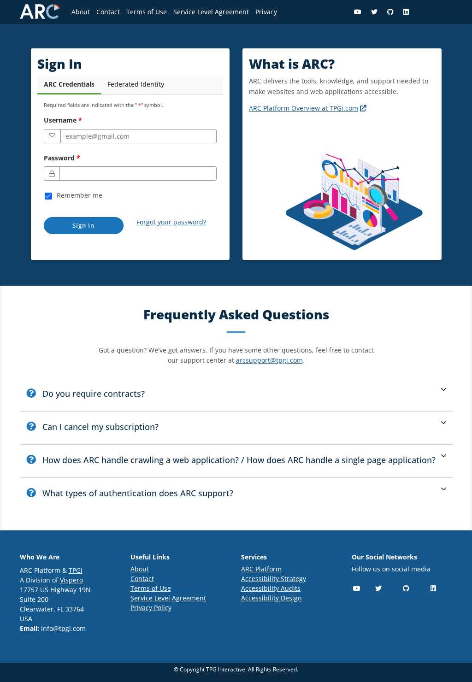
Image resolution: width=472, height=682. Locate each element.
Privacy (266, 11)
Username (60, 120)
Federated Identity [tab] (135, 84)
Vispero (71, 580)
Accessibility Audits (271, 588)
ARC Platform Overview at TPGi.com (308, 108)
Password (59, 157)
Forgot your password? (171, 222)
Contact (108, 11)
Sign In (83, 225)
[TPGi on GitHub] (391, 12)
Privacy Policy (150, 607)
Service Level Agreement (211, 11)
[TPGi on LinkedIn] (406, 12)
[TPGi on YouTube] (357, 12)
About (80, 11)
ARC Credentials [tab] (69, 84)
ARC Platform (261, 568)
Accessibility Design (271, 598)
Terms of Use (146, 11)
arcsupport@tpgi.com (269, 360)
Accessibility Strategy (273, 578)
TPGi (76, 570)
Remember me (79, 195)
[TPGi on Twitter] (374, 12)
